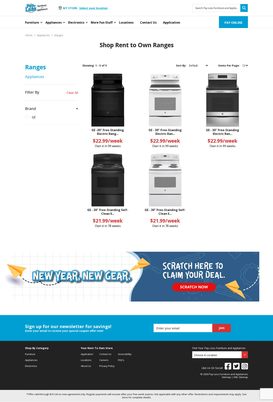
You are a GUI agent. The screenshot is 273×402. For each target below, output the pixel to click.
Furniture (32, 22)
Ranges (58, 35)
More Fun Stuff (102, 22)
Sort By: (181, 65)
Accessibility (124, 354)
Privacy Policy (107, 366)
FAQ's (121, 360)
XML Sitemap (240, 377)
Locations (126, 22)
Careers (103, 360)
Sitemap (226, 377)
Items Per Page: (229, 65)
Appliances (54, 22)
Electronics (76, 22)
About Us (86, 366)
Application (171, 22)
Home (28, 35)
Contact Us (148, 22)
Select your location (93, 8)
